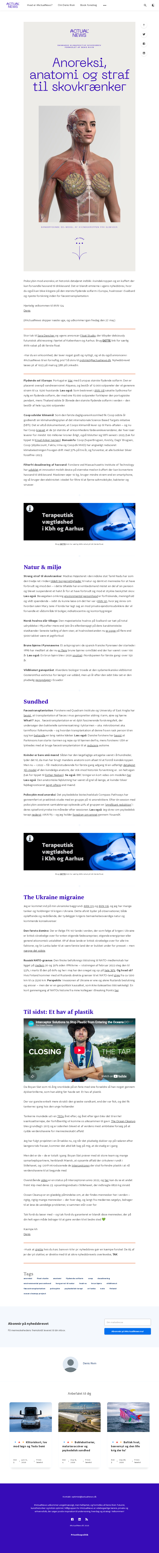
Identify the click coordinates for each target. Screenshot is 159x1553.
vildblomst (112, 1283)
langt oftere (53, 785)
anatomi (57, 1278)
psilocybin (55, 1288)
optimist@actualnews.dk (95, 360)
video (44, 1180)
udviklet (33, 469)
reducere (92, 745)
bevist (27, 715)
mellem (39, 965)
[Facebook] (144, 44)
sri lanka (91, 1288)
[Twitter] (144, 34)
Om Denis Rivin (66, 5)
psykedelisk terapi (74, 1288)
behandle (39, 735)
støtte (39, 1249)
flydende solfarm (74, 1278)
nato (102, 1288)
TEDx (60, 1116)
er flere (62, 650)
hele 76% (109, 970)
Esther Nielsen (54, 775)
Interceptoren (81, 1165)
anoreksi (28, 1278)
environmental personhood (37, 1283)
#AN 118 (99, 390)
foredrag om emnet (85, 814)
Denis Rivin (89, 1363)
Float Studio (87, 335)
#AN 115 (89, 906)
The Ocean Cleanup (123, 1121)
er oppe (111, 630)
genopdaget (43, 680)
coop (90, 1278)
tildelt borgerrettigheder (66, 581)
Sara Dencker (46, 335)
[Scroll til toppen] (144, 25)
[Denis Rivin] (70, 1364)
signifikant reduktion (118, 804)
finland (112, 1288)
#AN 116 (104, 906)
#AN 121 (102, 601)
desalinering (104, 1278)
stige (117, 975)
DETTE (106, 340)
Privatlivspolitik (79, 1534)
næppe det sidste (34, 950)
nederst (36, 814)
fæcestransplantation (34, 1288)
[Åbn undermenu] (104, 5)
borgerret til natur (65, 1283)
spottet (77, 655)
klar (70, 380)
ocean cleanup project (35, 1293)
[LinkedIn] (144, 53)
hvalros (83, 1283)
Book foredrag (88, 5)
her (129, 775)
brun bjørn (96, 1283)
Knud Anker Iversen (47, 440)
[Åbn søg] (145, 5)
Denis (27, 310)
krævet (40, 430)
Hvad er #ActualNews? (39, 5)
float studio (42, 1278)
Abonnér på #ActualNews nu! (127, 1331)
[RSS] (86, 1519)
